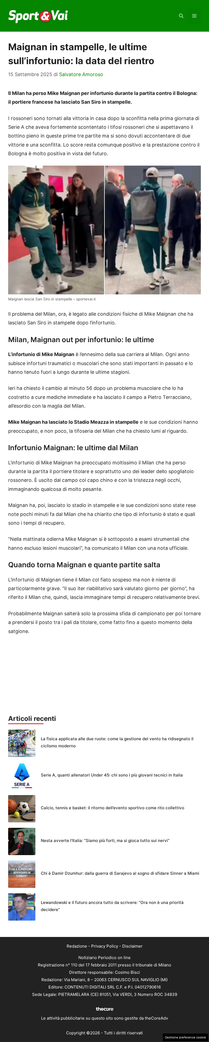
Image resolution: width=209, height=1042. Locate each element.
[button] (181, 16)
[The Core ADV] (104, 1010)
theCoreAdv (156, 1018)
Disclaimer (132, 946)
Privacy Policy (104, 946)
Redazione (77, 946)
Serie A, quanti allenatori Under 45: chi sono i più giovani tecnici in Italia (112, 775)
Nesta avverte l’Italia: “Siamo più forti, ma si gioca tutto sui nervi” (105, 840)
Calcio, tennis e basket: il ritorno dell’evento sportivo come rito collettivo (112, 807)
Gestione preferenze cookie (185, 1037)
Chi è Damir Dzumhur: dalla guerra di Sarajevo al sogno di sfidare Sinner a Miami (120, 873)
